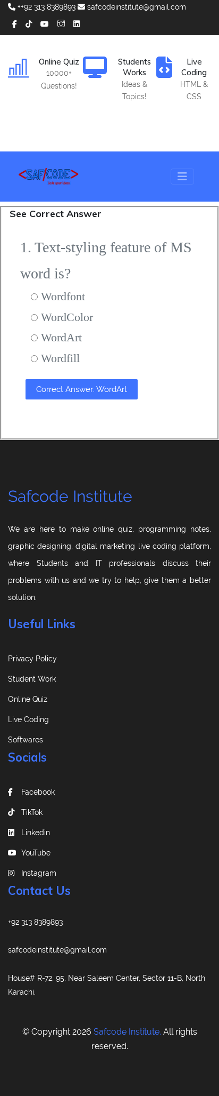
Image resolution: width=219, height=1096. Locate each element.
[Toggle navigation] (182, 177)
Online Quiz (27, 699)
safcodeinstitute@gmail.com (135, 7)
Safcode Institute (70, 496)
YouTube (35, 853)
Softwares (25, 739)
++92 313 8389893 (45, 7)
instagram (38, 873)
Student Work (32, 679)
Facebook (38, 792)
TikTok (32, 812)
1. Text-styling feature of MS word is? (106, 260)
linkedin (35, 832)
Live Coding (28, 719)
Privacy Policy (32, 658)
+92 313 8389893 (35, 922)
